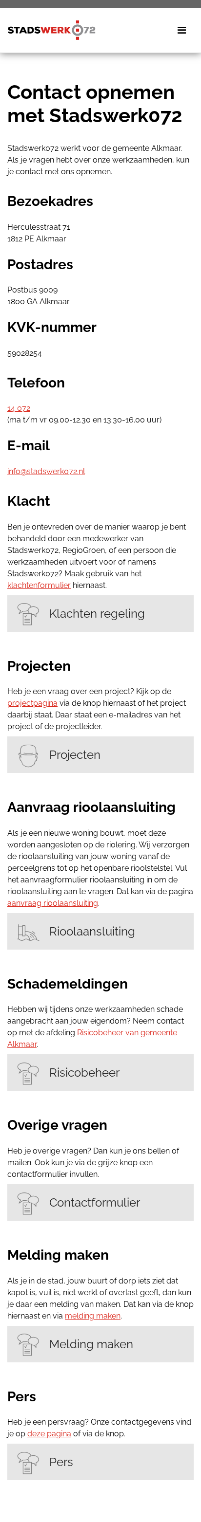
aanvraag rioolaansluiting (52, 903)
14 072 (18, 408)
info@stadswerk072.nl (46, 471)
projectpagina (32, 703)
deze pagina (49, 1433)
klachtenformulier (39, 585)
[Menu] (181, 30)
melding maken (93, 1315)
